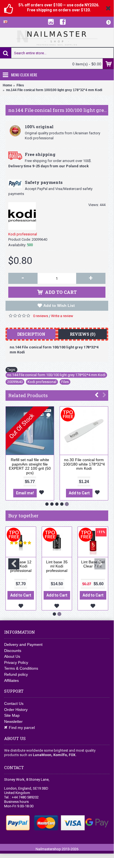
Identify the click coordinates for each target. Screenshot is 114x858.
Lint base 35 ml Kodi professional (57, 566)
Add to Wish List (59, 305)
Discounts (12, 650)
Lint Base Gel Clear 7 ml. (93, 564)
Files (65, 382)
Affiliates (11, 680)
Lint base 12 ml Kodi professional (20, 566)
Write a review (62, 316)
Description (31, 334)
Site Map (12, 715)
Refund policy (16, 674)
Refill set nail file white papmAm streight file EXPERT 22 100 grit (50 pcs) (30, 466)
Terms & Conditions (21, 668)
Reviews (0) (83, 334)
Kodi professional (22, 234)
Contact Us (13, 703)
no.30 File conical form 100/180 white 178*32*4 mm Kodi (84, 464)
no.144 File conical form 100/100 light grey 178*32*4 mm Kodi (56, 375)
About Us (12, 656)
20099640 (15, 382)
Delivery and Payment (23, 644)
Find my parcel (22, 727)
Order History (16, 709)
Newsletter (13, 721)
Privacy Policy (16, 662)
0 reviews (40, 316)
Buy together (23, 515)
